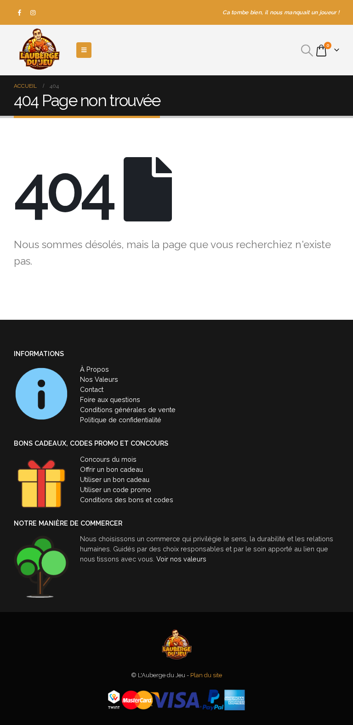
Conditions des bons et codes (126, 500)
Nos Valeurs (99, 379)
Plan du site (206, 675)
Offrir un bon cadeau (111, 469)
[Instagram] (33, 12)
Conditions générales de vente (128, 409)
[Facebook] (20, 12)
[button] (307, 51)
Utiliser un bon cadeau (114, 479)
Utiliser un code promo (115, 489)
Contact (91, 389)
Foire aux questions (110, 399)
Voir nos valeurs (181, 559)
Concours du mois (108, 459)
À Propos (94, 369)
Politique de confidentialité (120, 420)
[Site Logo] (39, 50)
